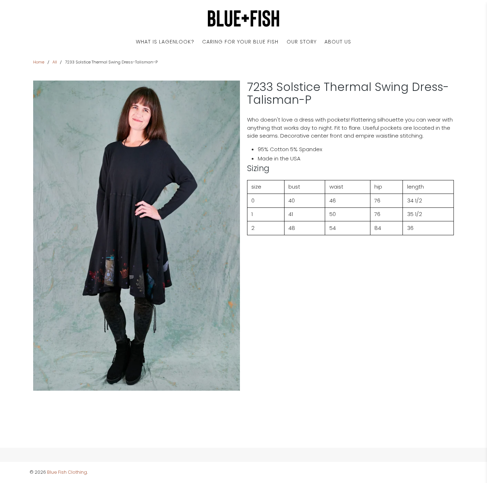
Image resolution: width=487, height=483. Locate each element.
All (54, 62)
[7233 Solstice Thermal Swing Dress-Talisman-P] (136, 236)
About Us (337, 41)
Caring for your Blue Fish (240, 41)
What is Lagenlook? (165, 41)
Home (38, 62)
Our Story (302, 41)
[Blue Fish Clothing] (243, 18)
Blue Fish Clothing (67, 472)
